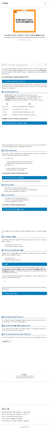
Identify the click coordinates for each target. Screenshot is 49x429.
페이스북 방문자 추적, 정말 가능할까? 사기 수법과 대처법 (16, 412)
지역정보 (5, 3)
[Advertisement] (24, 53)
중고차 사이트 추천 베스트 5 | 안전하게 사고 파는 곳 (14, 414)
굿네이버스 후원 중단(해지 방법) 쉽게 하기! (25, 376)
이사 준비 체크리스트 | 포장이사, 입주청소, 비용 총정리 (15, 421)
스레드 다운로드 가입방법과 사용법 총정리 (12, 418)
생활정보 (25, 374)
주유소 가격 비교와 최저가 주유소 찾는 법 (12, 416)
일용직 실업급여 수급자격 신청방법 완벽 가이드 (25, 377)
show (9, 341)
